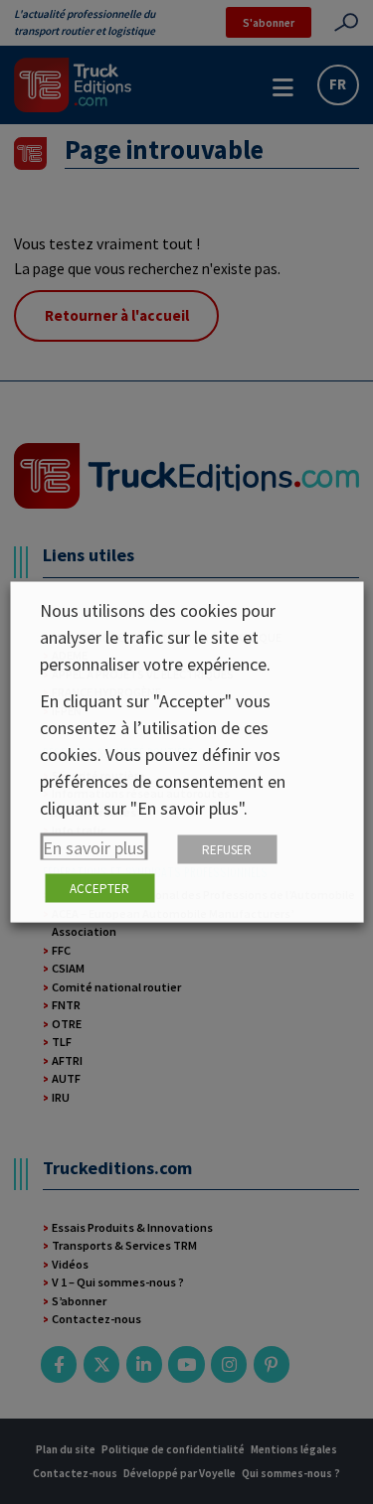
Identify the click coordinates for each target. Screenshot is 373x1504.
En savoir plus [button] (93, 847)
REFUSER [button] (227, 849)
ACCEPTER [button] (99, 888)
